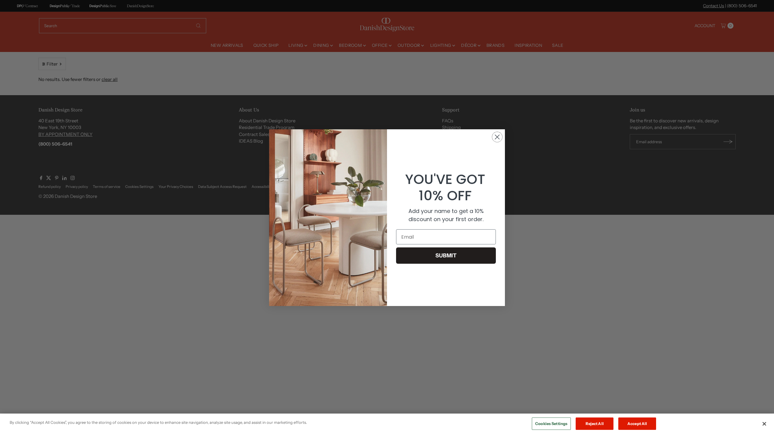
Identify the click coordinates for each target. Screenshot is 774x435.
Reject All (595, 423)
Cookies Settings (551, 423)
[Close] (764, 423)
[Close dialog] (497, 137)
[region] (387, 424)
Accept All (637, 423)
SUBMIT (446, 255)
